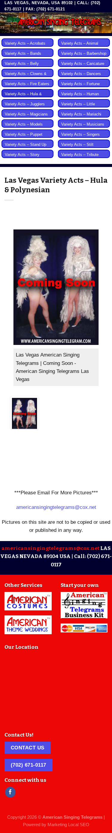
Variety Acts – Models (24, 124)
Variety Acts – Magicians (26, 114)
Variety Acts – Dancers (81, 74)
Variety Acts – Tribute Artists (80, 158)
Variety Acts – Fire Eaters (27, 84)
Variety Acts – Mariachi (81, 114)
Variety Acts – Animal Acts (79, 46)
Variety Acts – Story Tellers (22, 158)
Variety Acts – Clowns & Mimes (26, 77)
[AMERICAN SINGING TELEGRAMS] (60, 23)
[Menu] (8, 22)
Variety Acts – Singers (80, 134)
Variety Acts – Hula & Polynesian (23, 97)
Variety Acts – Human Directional (80, 97)
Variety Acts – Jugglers (25, 104)
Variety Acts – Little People (78, 107)
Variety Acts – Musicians (82, 124)
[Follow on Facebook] (10, 792)
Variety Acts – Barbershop (83, 53)
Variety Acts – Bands (23, 53)
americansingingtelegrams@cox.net (56, 507)
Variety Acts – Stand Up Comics (25, 148)
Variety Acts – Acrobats (25, 43)
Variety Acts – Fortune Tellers (80, 87)
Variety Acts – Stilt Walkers (77, 148)
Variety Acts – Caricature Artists (82, 67)
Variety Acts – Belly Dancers (22, 67)
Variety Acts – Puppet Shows (23, 137)
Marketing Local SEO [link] (68, 824)
